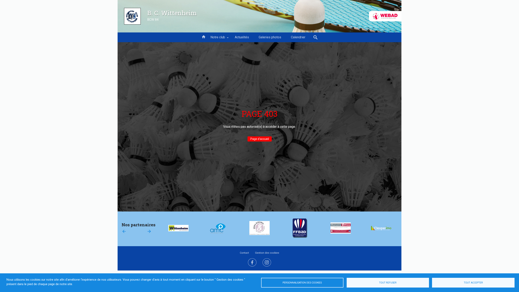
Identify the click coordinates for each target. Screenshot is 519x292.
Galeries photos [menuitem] (270, 37)
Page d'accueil (259, 139)
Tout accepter (473, 282)
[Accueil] (132, 16)
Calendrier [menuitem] (298, 37)
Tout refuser (388, 282)
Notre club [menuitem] (215, 38)
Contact (244, 252)
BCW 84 (153, 19)
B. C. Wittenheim (172, 13)
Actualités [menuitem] (242, 37)
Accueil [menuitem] (204, 36)
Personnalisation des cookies (302, 282)
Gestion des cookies (267, 252)
